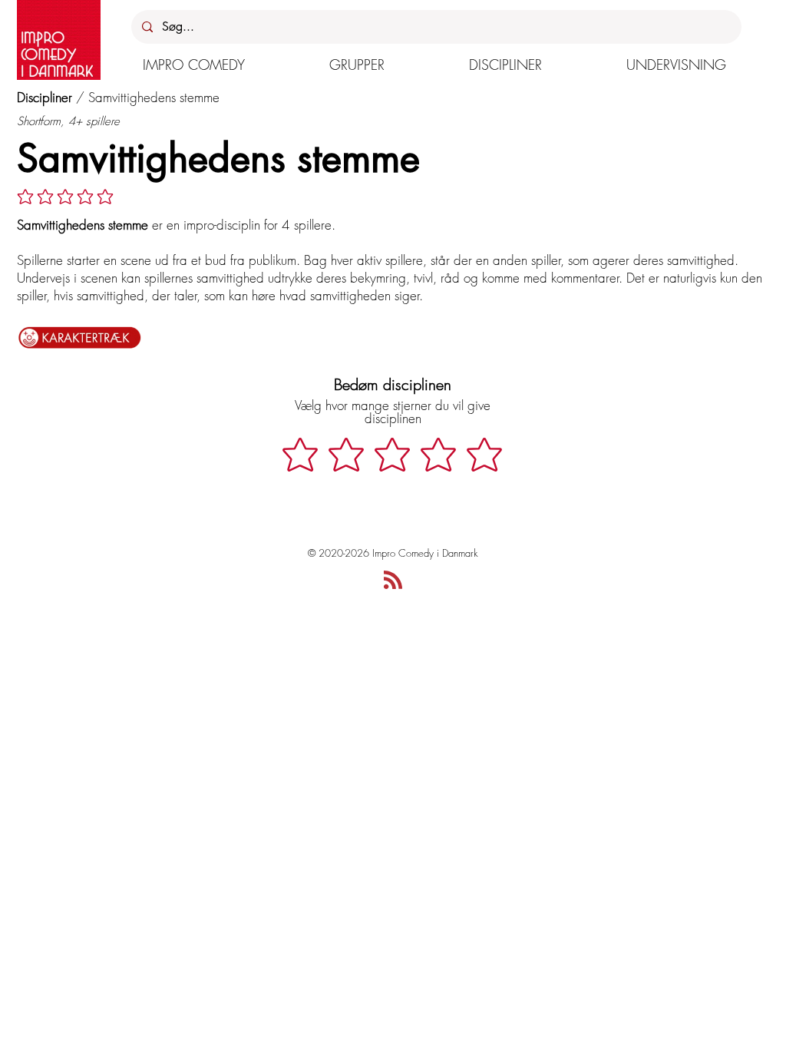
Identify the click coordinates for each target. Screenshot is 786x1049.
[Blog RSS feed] (393, 581)
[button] (194, 64)
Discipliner (44, 97)
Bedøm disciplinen (392, 384)
